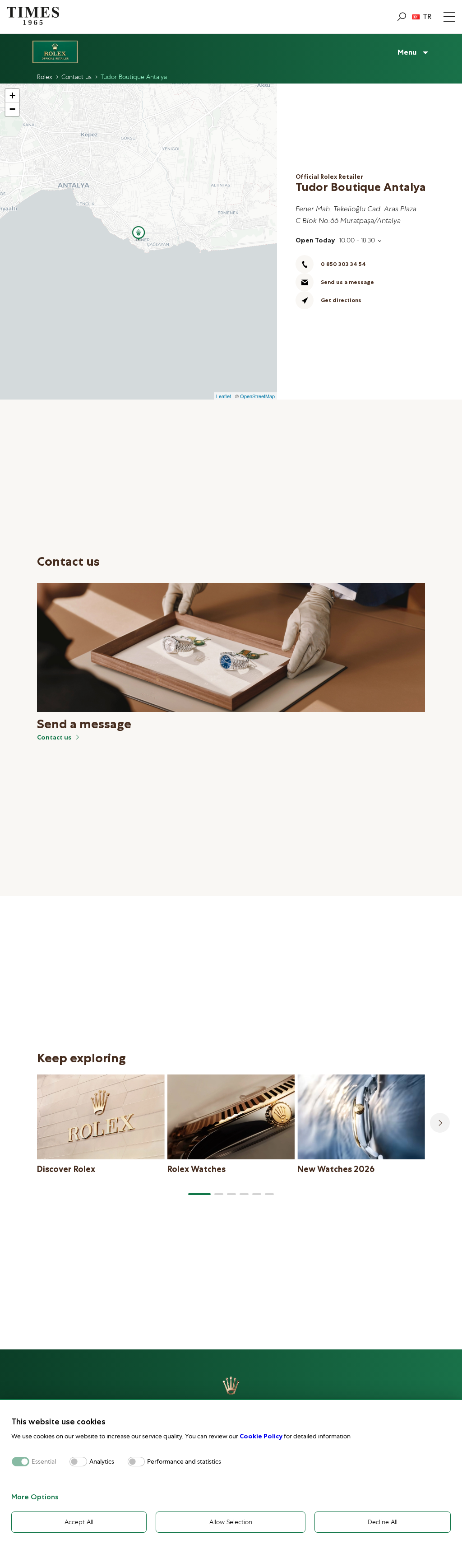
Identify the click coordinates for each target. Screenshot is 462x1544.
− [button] (12, 109)
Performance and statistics (184, 1461)
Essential (44, 1461)
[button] (199, 1194)
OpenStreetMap (257, 396)
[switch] (78, 1461)
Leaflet (223, 396)
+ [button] (12, 95)
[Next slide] (440, 1123)
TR (427, 17)
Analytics (101, 1461)
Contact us (54, 737)
